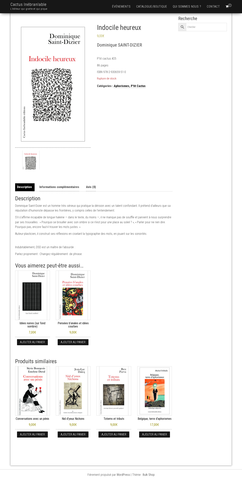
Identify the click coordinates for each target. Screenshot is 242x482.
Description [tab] (24, 187)
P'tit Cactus (138, 86)
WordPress (123, 475)
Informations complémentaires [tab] (59, 187)
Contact (213, 6)
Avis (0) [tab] (91, 187)
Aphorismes (121, 86)
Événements (121, 6)
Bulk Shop (149, 475)
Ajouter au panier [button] (32, 342)
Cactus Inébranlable (28, 4)
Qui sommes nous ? (187, 6)
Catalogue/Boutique (151, 6)
